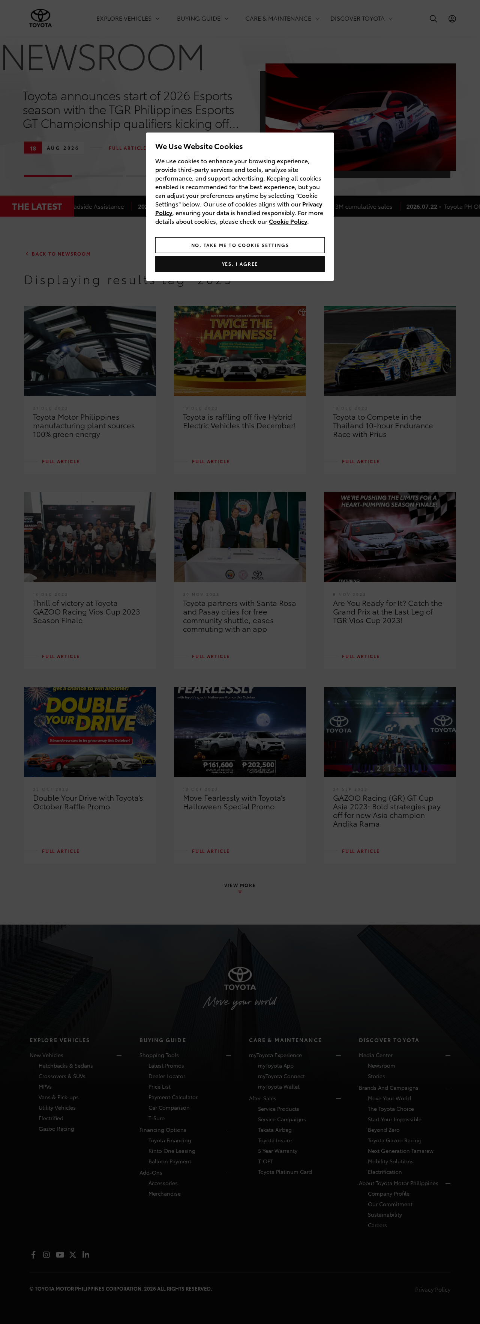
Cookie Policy (288, 221)
